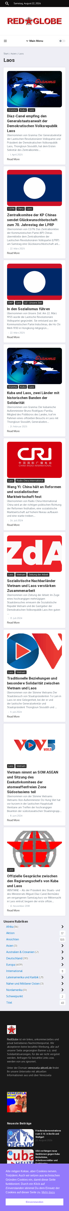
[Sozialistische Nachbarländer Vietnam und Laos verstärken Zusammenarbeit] (34, 554)
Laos (31, 110)
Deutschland (14, 958)
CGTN (11, 208)
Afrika (9, 926)
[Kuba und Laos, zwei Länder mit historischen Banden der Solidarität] (34, 366)
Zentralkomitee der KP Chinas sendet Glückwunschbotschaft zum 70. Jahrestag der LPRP (32, 220)
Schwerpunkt (14, 996)
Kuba (23, 110)
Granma (12, 110)
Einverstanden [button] (34, 1201)
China (21, 208)
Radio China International (30, 480)
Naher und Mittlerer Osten (23, 983)
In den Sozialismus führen (28, 309)
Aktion (10, 933)
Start (6, 53)
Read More (13, 159)
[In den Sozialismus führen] (34, 282)
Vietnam (21, 574)
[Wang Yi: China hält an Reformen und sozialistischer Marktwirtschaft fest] (34, 460)
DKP (10, 302)
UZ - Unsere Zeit (33, 302)
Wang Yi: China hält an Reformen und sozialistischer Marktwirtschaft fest (34, 492)
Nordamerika (14, 990)
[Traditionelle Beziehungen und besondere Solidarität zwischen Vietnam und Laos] (34, 651)
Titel (9, 1002)
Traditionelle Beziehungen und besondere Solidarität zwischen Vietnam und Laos (33, 683)
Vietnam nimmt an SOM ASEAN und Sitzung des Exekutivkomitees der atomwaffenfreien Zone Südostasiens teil (32, 782)
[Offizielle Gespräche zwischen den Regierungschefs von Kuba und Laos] (34, 849)
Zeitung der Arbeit (38, 574)
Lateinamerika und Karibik (22, 977)
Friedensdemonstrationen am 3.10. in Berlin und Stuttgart (48, 1134)
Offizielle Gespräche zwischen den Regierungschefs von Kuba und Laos (33, 881)
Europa (10, 964)
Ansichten (12, 939)
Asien (14, 53)
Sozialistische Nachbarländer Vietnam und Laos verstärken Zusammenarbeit (31, 586)
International (14, 971)
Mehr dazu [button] (48, 1192)
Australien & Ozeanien (20, 952)
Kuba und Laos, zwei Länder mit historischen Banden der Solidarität (33, 398)
